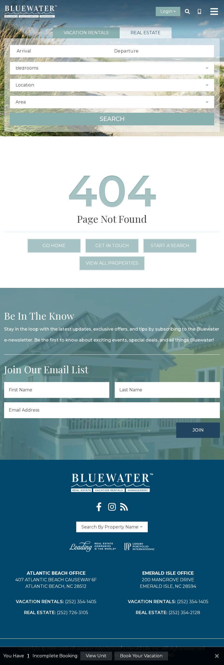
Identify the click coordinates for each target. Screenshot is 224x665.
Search (112, 119)
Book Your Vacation (141, 655)
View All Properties (112, 263)
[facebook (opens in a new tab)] (100, 506)
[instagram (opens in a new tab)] (112, 506)
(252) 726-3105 (72, 612)
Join (198, 430)
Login (166, 11)
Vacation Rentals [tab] (86, 32)
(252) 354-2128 (184, 612)
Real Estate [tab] (146, 32)
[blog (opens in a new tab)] (124, 506)
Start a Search (170, 245)
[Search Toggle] (187, 11)
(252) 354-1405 (80, 601)
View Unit (96, 655)
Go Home (54, 245)
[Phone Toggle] (199, 11)
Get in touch (112, 245)
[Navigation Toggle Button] (214, 11)
